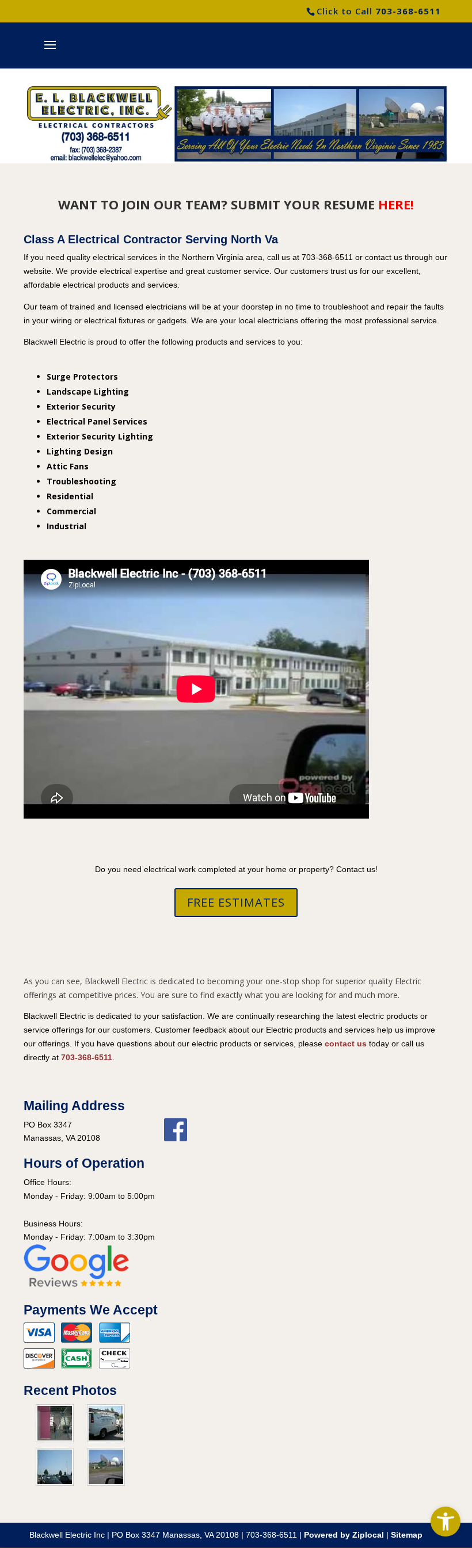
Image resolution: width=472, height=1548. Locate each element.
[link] (445, 1521)
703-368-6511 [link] (408, 11)
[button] (50, 52)
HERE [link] (394, 204)
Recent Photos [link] (70, 1390)
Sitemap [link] (406, 1534)
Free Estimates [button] (236, 902)
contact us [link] (346, 1043)
